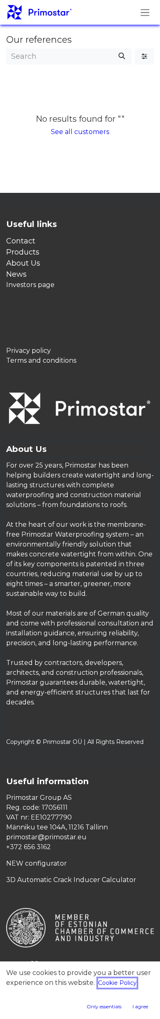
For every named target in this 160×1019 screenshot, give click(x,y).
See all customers (80, 132)
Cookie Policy (117, 983)
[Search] (122, 57)
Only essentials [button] (104, 1006)
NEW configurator (36, 863)
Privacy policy (28, 350)
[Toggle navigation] (145, 12)
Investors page (30, 285)
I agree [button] (140, 1006)
